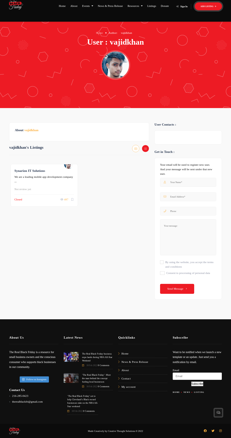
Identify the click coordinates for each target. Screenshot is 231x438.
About (73, 6)
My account (128, 386)
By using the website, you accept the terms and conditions (189, 264)
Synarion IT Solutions (29, 171)
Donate (165, 6)
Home (62, 6)
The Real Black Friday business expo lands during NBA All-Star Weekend (97, 357)
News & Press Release (110, 6)
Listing (199, 392)
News (187, 392)
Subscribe (197, 383)
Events (86, 6)
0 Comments (104, 365)
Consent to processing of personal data (188, 273)
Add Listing (207, 6)
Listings (151, 6)
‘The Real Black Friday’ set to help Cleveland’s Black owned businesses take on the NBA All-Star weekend (82, 401)
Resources (133, 6)
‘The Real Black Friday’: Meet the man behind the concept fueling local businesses (96, 378)
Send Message (175, 288)
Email (176, 370)
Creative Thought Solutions (121, 431)
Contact (126, 378)
